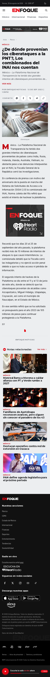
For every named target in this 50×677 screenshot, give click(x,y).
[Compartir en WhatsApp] (17, 98)
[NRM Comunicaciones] (4, 647)
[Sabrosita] (35, 647)
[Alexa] (11, 605)
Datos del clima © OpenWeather (13, 633)
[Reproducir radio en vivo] (5, 671)
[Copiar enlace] (43, 98)
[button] (25, 120)
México (5, 17)
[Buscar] (46, 10)
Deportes (43, 17)
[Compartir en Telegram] (37, 98)
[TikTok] (35, 583)
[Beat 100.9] (12, 647)
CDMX (4, 516)
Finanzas (31, 17)
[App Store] (11, 598)
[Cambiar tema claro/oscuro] (45, 3)
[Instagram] (20, 583)
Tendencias (6, 543)
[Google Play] (31, 598)
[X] (12, 583)
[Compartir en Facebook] (23, 98)
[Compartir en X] (30, 98)
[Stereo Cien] (27, 647)
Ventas (4, 654)
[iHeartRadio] (11, 568)
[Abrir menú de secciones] (4, 10)
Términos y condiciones (34, 654)
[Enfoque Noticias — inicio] (25, 10)
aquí (21, 562)
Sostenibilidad (8, 548)
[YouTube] (28, 583)
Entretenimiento (8, 539)
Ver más (6, 84)
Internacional (18, 17)
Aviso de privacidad (16, 654)
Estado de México (9, 520)
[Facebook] (5, 583)
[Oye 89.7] (19, 647)
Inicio (5, 39)
